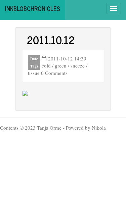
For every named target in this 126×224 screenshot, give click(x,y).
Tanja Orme (49, 127)
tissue (34, 73)
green (61, 65)
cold (46, 65)
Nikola (99, 127)
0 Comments (54, 73)
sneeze (78, 65)
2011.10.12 (51, 39)
